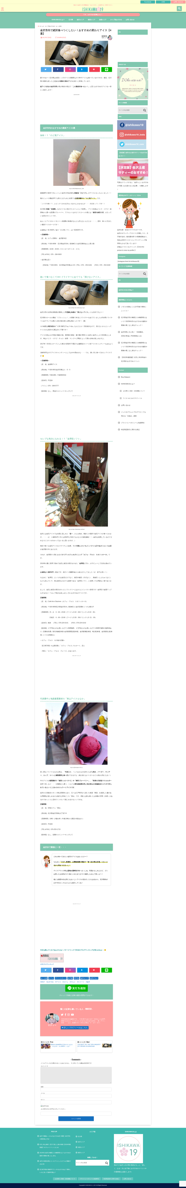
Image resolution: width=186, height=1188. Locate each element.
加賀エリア (102, 19)
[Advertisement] (76, 109)
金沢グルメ (94, 978)
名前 (42, 1087)
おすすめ (50, 982)
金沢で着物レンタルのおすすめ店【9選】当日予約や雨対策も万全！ (55, 1137)
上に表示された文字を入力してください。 (53, 1109)
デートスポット (60, 978)
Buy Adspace (125, 377)
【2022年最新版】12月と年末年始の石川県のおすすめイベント (133, 359)
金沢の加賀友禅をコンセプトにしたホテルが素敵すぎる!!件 (55, 1162)
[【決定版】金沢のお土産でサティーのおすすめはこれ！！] (132, 169)
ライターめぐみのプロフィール (132, 398)
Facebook (147, 2)
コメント (44, 1066)
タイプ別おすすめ (116, 19)
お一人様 (44, 978)
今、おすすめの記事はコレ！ (93, 14)
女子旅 (70, 978)
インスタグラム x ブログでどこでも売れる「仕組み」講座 (133, 414)
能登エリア (91, 19)
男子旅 (76, 978)
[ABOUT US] (132, 83)
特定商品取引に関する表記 (130, 429)
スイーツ (81, 982)
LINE (163, 2)
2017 (43, 982)
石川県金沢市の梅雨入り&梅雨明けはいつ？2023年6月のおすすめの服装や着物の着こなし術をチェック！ (134, 346)
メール (43, 1093)
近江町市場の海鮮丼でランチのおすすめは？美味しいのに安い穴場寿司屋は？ (55, 1171)
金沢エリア (80, 19)
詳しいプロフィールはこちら (75, 1028)
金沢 (88, 982)
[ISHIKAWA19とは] (128, 1148)
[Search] (144, 110)
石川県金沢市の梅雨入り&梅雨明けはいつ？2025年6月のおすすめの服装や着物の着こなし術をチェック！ (134, 321)
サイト (43, 1099)
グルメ (73, 982)
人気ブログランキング (47, 964)
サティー (104, 38)
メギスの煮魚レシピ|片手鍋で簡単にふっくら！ (133, 308)
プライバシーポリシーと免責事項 (132, 423)
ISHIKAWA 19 (89, 1185)
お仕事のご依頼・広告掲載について (134, 391)
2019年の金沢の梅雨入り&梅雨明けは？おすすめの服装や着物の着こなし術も (55, 1154)
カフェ (51, 978)
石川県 (71, 19)
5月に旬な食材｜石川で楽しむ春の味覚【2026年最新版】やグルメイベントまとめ (55, 1146)
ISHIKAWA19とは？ (58, 19)
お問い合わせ (178, 2)
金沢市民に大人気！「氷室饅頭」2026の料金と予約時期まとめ (132, 334)
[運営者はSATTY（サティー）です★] (129, 213)
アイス (58, 982)
